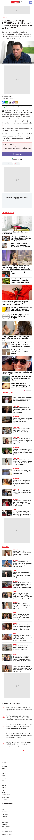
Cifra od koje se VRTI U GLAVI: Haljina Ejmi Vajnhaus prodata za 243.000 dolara (22, 492)
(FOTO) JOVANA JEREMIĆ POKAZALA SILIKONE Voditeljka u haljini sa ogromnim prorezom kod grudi (22, 606)
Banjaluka (4, 799)
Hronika (4, 778)
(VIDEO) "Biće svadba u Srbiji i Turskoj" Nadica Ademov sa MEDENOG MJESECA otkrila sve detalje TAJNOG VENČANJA (22, 627)
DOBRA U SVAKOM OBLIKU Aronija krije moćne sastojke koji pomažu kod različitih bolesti (19, 709)
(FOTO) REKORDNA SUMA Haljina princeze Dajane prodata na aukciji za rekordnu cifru (22, 399)
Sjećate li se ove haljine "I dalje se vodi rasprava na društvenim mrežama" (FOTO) (22, 471)
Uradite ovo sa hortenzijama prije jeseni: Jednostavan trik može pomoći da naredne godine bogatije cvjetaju (19, 735)
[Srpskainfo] (17, 2)
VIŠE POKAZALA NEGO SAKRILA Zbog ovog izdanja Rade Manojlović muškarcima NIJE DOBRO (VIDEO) (22, 503)
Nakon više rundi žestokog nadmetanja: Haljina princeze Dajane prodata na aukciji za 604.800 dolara (22, 410)
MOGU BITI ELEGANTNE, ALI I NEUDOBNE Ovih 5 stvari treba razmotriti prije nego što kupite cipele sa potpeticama (19, 726)
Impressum (5, 822)
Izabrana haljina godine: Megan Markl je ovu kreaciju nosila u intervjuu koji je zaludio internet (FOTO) (22, 451)
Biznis (3, 775)
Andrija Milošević (8, 163)
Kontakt (4, 829)
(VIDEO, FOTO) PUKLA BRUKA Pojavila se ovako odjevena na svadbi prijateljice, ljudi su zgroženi (22, 482)
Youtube (5, 814)
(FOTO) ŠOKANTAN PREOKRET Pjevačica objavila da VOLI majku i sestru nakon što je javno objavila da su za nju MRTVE (22, 617)
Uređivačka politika (7, 831)
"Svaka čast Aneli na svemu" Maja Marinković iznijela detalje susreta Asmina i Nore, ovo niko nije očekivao (22, 669)
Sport (3, 780)
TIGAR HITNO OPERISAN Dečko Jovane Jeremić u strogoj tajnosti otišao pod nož (22, 647)
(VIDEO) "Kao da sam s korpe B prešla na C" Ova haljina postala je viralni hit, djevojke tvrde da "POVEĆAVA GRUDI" (22, 462)
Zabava (4, 18)
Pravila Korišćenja (6, 826)
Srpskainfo (8, 96)
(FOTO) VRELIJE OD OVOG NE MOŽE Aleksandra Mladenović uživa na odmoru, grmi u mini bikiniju (22, 574)
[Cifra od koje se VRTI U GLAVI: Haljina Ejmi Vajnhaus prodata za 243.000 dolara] (7, 492)
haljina (17, 163)
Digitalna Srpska (6, 794)
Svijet (3, 771)
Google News (18, 159)
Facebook (5, 807)
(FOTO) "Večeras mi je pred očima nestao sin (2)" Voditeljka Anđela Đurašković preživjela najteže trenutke (22, 564)
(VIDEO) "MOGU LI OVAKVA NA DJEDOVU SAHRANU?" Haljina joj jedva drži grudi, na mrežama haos (22, 441)
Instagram (6, 812)
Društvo (4, 773)
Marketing (4, 824)
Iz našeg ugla (5, 797)
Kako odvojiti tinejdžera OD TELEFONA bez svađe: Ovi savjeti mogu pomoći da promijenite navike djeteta (19, 744)
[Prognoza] (30, 2)
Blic (3, 125)
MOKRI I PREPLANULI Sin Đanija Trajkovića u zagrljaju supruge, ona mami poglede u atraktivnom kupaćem (22, 638)
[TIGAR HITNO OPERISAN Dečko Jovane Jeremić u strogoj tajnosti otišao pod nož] (7, 647)
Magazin (16, 396)
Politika (4, 768)
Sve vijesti (4, 766)
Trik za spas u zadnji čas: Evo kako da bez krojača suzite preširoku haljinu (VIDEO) (21, 430)
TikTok (5, 816)
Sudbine (4, 787)
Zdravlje (4, 783)
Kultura (16, 489)
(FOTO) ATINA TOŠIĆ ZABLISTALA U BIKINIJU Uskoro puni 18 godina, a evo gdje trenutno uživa (22, 553)
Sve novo (26, 751)
